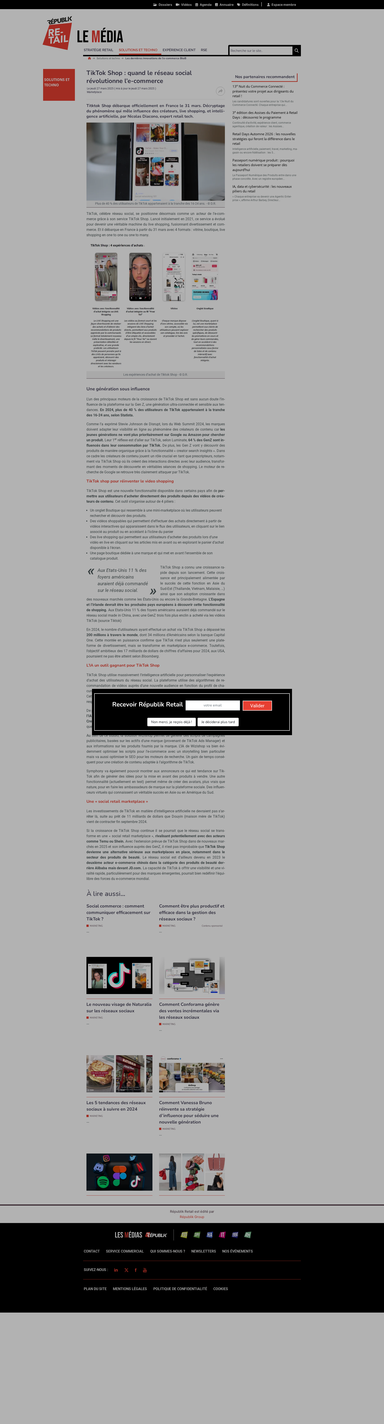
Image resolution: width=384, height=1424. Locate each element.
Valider (257, 705)
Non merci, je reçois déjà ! (171, 722)
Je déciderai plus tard (218, 722)
